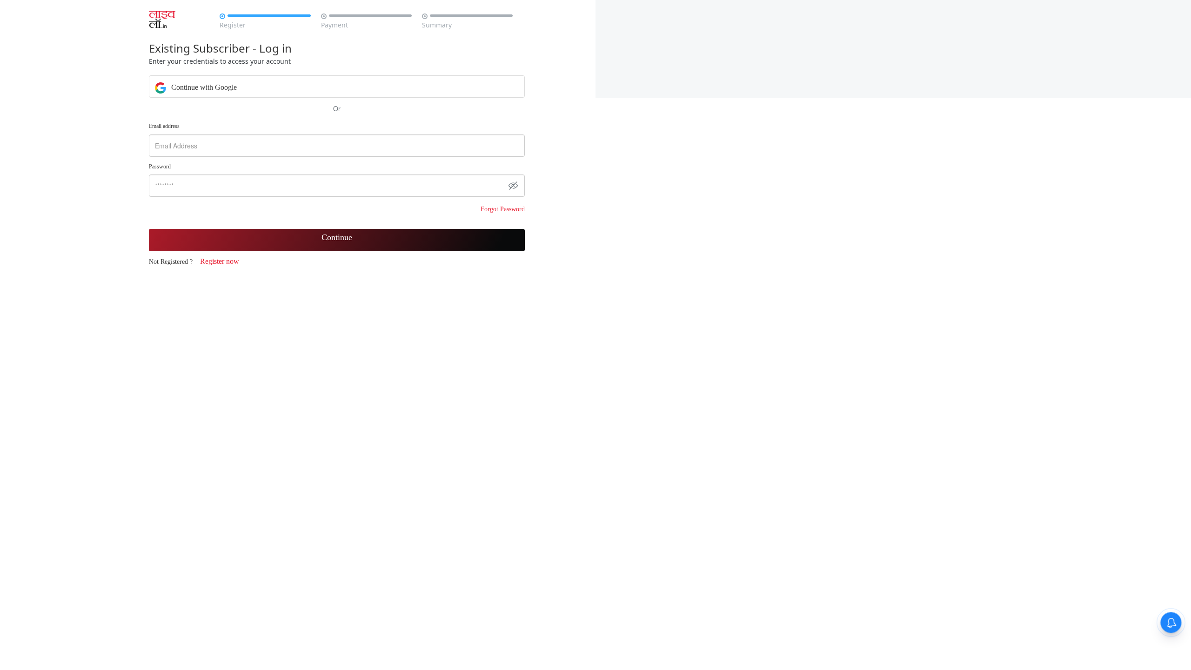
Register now (219, 261)
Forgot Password (503, 209)
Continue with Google (203, 87)
